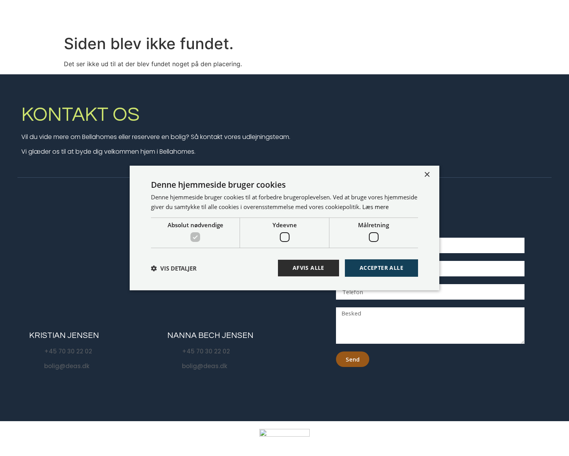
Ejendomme (351, 15)
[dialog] (284, 228)
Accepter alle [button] (381, 267)
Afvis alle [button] (308, 267)
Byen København (456, 15)
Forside (315, 15)
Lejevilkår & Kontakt (523, 15)
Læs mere (375, 207)
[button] (174, 268)
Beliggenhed (403, 15)
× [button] (427, 175)
